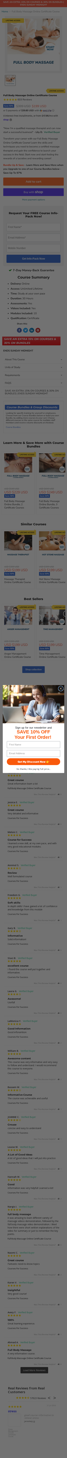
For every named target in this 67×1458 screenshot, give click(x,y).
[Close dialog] (60, 688)
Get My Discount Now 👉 (34, 762)
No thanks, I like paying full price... (34, 769)
